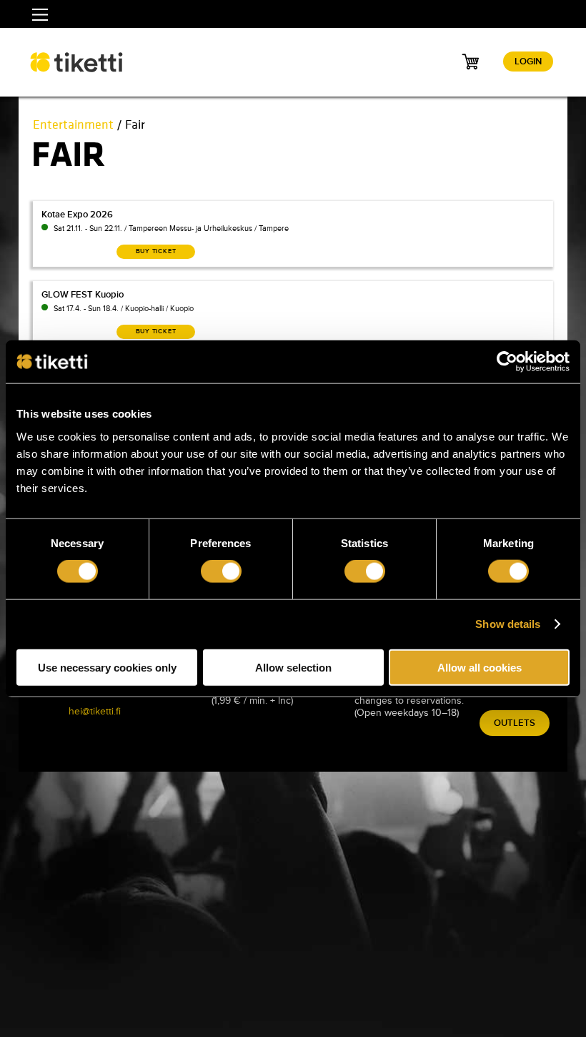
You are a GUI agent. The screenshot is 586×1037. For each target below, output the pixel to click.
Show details (507, 624)
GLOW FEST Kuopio (82, 294)
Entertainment (73, 125)
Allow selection (293, 667)
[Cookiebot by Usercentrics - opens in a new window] (507, 362)
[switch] (221, 571)
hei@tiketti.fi (95, 711)
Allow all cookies (479, 667)
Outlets (514, 723)
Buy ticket (156, 251)
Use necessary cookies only (107, 667)
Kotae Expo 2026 (77, 214)
